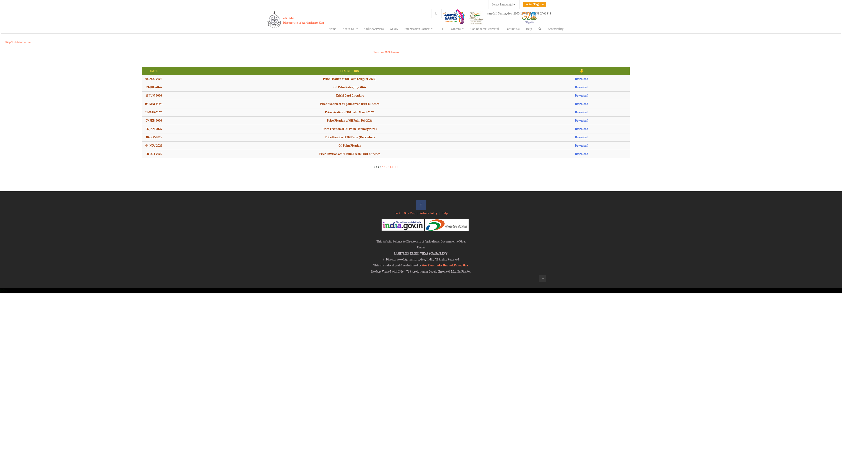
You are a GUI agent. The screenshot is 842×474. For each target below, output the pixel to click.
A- (436, 13)
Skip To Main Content (19, 42)
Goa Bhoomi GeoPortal (485, 29)
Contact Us (512, 29)
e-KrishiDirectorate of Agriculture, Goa (303, 20)
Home (332, 29)
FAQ (397, 213)
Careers (455, 29)
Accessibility (556, 29)
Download (581, 79)
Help (529, 29)
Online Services (374, 29)
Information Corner (417, 29)
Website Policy (428, 213)
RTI (442, 29)
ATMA (394, 29)
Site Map (409, 213)
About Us (348, 29)
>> (396, 167)
